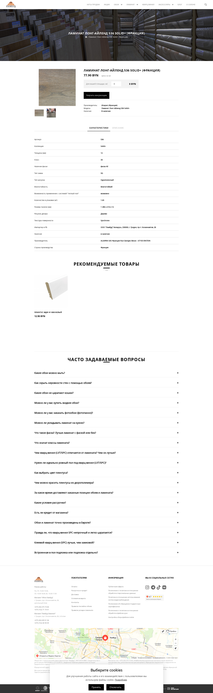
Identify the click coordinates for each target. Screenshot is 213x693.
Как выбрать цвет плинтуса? (51, 472)
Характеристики (98, 128)
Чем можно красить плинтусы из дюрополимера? (64, 482)
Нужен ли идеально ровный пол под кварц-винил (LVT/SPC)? (70, 462)
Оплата (74, 586)
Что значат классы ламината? (52, 442)
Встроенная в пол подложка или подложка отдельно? (66, 552)
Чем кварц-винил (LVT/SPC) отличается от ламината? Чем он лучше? (75, 452)
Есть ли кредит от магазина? (51, 512)
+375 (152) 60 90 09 (41, 623)
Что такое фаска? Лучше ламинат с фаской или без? (65, 432)
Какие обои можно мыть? (49, 373)
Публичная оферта (115, 586)
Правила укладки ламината (82, 610)
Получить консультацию (96, 95)
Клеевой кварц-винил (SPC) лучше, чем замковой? (64, 542)
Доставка (75, 594)
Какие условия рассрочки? (50, 502)
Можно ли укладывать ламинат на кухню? (59, 422)
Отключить (115, 687)
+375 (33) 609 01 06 (41, 620)
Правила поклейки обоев (81, 606)
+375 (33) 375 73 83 (41, 607)
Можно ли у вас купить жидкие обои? (56, 402)
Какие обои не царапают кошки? (54, 392)
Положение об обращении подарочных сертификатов (124, 605)
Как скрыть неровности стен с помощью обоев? (63, 383)
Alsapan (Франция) (109, 105)
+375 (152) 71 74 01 (41, 609)
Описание (118, 128)
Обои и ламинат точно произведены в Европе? (62, 522)
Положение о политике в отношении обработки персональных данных (123, 591)
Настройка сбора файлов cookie (121, 617)
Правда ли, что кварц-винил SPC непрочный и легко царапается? (73, 532)
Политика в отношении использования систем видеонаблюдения (124, 598)
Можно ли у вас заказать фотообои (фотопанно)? (63, 412)
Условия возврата (78, 598)
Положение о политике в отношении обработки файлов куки (123, 611)
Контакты (75, 602)
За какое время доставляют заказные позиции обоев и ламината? (73, 492)
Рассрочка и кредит (79, 590)
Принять (96, 687)
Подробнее (121, 679)
